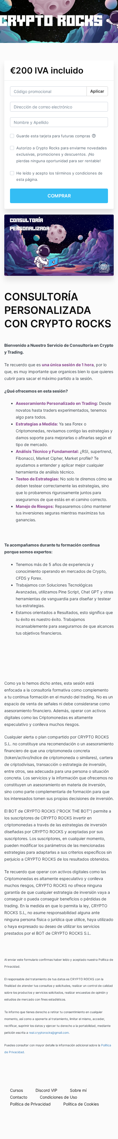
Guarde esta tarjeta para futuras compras (56, 136)
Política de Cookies (81, 1104)
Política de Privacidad (30, 1104)
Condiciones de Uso (58, 1097)
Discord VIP (46, 1090)
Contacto (18, 1097)
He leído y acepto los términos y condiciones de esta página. (59, 176)
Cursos (16, 1090)
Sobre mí (78, 1090)
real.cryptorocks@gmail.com (49, 1033)
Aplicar (97, 91)
